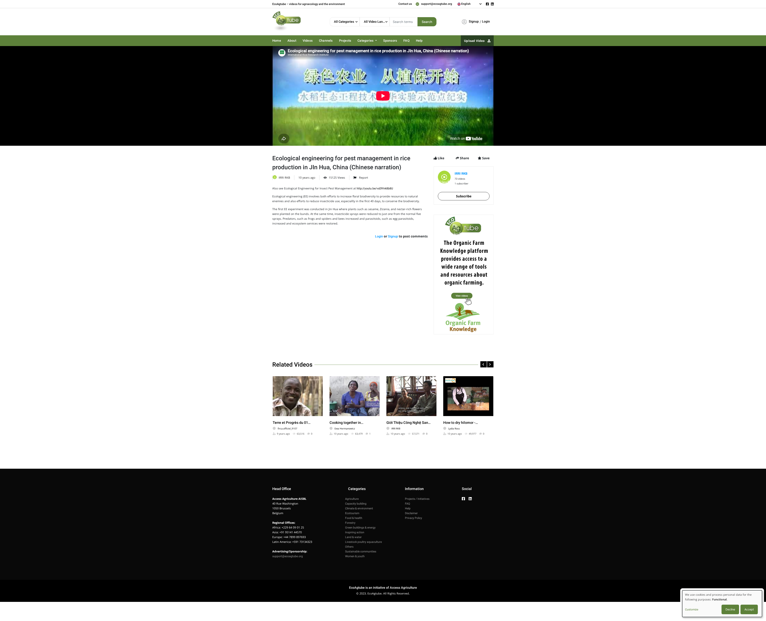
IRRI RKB (284, 177)
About (291, 40)
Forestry (350, 522)
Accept (749, 609)
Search (427, 22)
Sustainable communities (360, 551)
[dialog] (722, 603)
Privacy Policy (413, 518)
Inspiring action (354, 532)
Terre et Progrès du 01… (292, 422)
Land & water (353, 537)
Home (276, 40)
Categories (362, 40)
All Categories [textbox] (344, 22)
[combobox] (470, 4)
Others (349, 546)
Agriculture (352, 498)
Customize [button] (691, 609)
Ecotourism (352, 513)
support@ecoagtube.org (436, 3)
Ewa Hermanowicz (345, 428)
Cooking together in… (346, 422)
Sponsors (384, 40)
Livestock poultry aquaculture (363, 541)
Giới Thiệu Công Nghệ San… (408, 422)
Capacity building (355, 503)
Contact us (405, 3)
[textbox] (470, 3)
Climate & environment (359, 508)
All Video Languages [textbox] (376, 22)
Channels (323, 40)
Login (486, 21)
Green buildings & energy (360, 527)
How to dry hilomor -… (460, 422)
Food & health (353, 518)
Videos (306, 40)
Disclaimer (411, 513)
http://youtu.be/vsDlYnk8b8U (375, 188)
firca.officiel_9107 (287, 428)
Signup (474, 21)
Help (412, 40)
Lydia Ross (454, 428)
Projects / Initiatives (417, 498)
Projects (342, 40)
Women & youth (355, 556)
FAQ (400, 40)
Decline (730, 609)
